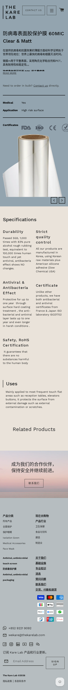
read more (9, 73)
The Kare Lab (10, 675)
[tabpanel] (34, 103)
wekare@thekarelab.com (26, 635)
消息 (38, 573)
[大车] (61, 10)
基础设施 (41, 563)
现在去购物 (42, 515)
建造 (38, 537)
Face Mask (8, 548)
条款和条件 (20, 681)
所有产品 (7, 521)
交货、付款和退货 (46, 589)
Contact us (40, 85)
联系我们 (34, 483)
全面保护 (7, 526)
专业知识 (41, 568)
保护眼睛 (7, 532)
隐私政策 (7, 681)
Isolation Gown (11, 537)
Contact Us (33, 10)
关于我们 (41, 557)
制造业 (39, 543)
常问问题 (41, 579)
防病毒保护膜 (9, 569)
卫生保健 (40, 526)
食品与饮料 (41, 532)
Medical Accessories (14, 543)
